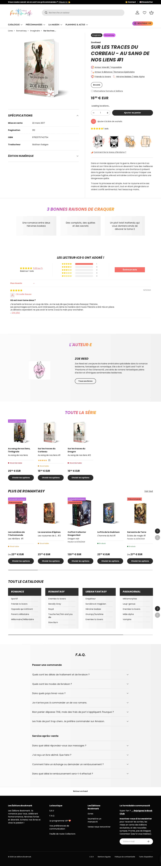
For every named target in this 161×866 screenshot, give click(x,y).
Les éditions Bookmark (22, 857)
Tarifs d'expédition (146, 857)
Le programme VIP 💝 (60, 820)
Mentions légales (104, 857)
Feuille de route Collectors (62, 833)
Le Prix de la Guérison (108, 532)
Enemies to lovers (57, 598)
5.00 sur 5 (38, 268)
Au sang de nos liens (120, 56)
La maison (53, 24)
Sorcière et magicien (96, 603)
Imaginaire (35, 30)
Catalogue (14, 24)
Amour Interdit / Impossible (108, 67)
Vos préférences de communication (59, 827)
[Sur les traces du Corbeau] (51, 432)
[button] (151, 12)
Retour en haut (80, 791)
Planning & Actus (75, 24)
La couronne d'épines (49, 532)
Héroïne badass (93, 609)
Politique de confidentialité (125, 857)
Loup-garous (129, 603)
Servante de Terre (136, 532)
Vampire (127, 619)
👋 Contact (130, 2)
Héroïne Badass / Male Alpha (130, 77)
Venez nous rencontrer (99, 826)
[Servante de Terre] (140, 513)
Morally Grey (54, 603)
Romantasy (21, 30)
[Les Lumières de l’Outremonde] (21, 513)
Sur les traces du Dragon (76, 450)
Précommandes (34, 24)
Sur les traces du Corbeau (46, 450)
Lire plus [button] (16, 312)
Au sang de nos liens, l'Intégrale (19, 450)
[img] (16, 290)
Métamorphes (130, 598)
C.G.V (91, 857)
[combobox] (83, 13)
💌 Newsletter (146, 2)
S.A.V (51, 810)
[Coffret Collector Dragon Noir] (80, 513)
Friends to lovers (103, 77)
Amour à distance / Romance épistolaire (115, 72)
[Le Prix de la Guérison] (110, 513)
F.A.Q (51, 815)
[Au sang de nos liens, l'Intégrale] (21, 432)
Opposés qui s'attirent (22, 609)
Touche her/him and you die (60, 616)
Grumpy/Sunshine (94, 614)
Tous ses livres (85, 381)
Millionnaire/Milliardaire (22, 619)
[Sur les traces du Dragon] (80, 432)
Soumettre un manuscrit (94, 820)
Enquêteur (91, 598)
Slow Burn (53, 622)
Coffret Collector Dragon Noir (77, 534)
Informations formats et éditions (108, 91)
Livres (10, 30)
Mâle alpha (128, 614)
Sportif (14, 598)
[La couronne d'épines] (51, 513)
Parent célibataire (20, 614)
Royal (51, 609)
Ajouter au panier (132, 112)
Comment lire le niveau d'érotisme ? (110, 152)
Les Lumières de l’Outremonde (16, 534)
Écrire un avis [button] (130, 269)
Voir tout (148, 491)
